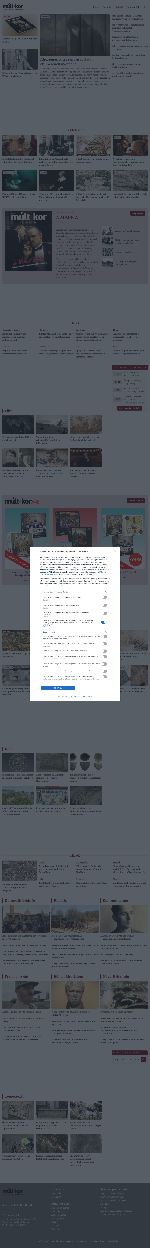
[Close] (115, 552)
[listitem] (75, 592)
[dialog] (75, 624)
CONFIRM (58, 688)
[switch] (104, 597)
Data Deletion (62, 696)
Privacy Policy (88, 696)
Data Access (75, 696)
